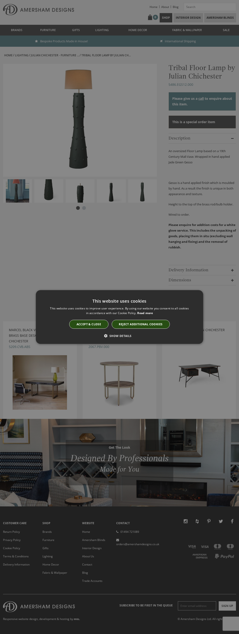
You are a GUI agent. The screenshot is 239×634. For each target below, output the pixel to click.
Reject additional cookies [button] (140, 324)
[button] (119, 335)
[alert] (119, 317)
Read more (145, 313)
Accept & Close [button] (89, 324)
